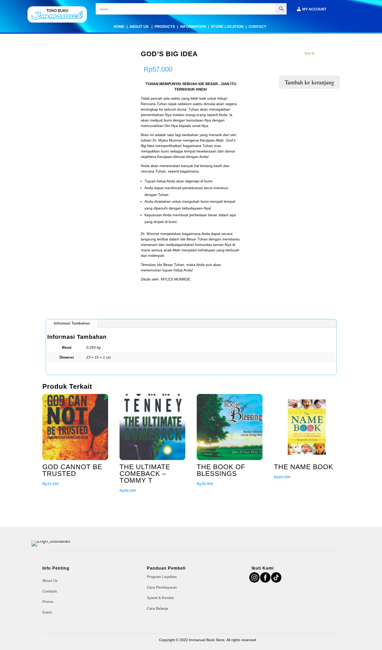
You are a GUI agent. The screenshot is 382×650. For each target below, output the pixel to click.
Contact (257, 26)
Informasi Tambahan (72, 323)
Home (119, 26)
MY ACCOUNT (314, 9)
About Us (139, 26)
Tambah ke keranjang (309, 82)
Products (165, 26)
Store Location (227, 26)
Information (193, 26)
